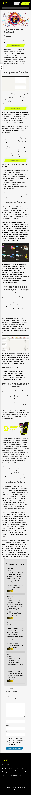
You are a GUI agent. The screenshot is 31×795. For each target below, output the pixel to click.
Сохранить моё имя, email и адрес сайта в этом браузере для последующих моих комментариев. (16, 741)
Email (8, 725)
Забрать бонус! (15, 108)
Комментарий (10, 702)
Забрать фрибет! (15, 160)
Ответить (10, 591)
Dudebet (21, 142)
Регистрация (25, 3)
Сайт (7, 732)
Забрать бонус (15, 45)
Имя (8, 719)
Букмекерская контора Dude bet (11, 297)
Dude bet (8, 36)
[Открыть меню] (15, 8)
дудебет (4, 326)
